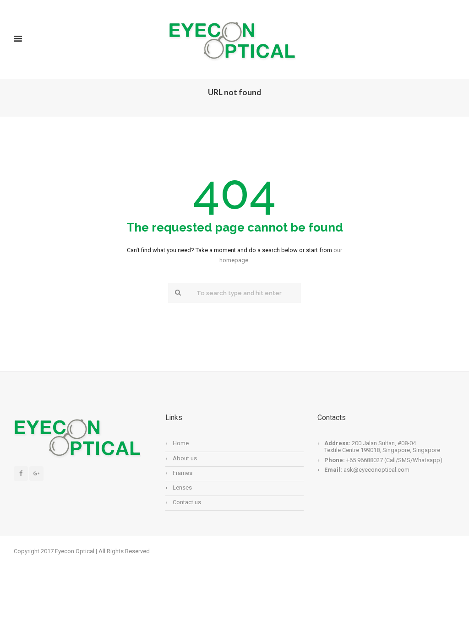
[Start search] (176, 292)
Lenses (182, 487)
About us (185, 458)
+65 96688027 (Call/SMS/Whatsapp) (393, 460)
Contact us (187, 502)
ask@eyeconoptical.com (376, 469)
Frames (182, 472)
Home (181, 443)
